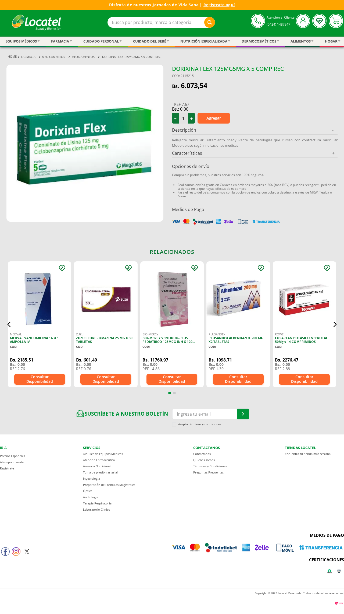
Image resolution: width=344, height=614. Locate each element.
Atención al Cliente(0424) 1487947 (281, 21)
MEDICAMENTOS (53, 57)
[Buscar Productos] (209, 22)
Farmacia (28, 57)
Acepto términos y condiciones (199, 424)
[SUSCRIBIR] (243, 414)
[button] (9, 324)
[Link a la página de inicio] (12, 56)
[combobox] (161, 22)
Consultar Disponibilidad (39, 379)
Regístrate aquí (219, 4)
